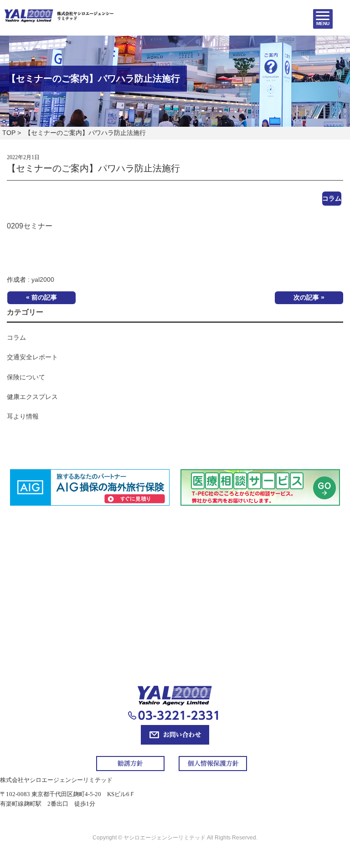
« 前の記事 (41, 297)
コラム (331, 198)
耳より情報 (23, 416)
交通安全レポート (32, 357)
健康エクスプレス (32, 396)
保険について (26, 377)
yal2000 (42, 279)
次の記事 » (308, 297)
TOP (8, 132)
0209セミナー (29, 226)
